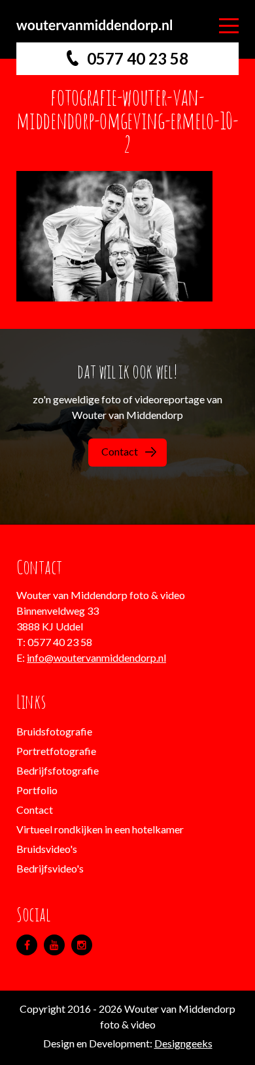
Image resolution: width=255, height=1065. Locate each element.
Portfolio (37, 790)
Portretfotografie (56, 751)
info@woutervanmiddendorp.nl (96, 657)
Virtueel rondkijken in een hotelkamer (100, 829)
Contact (119, 451)
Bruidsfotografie (54, 731)
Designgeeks (183, 1043)
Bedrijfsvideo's (50, 868)
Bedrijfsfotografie (57, 770)
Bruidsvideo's (46, 848)
